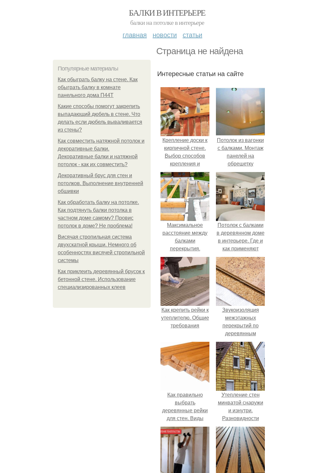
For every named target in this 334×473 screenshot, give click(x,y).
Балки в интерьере (167, 12)
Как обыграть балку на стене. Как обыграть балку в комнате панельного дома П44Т (98, 87)
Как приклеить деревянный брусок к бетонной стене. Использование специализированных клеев (101, 279)
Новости (165, 34)
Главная (135, 34)
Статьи (192, 34)
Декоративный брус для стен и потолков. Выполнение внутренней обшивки (100, 183)
